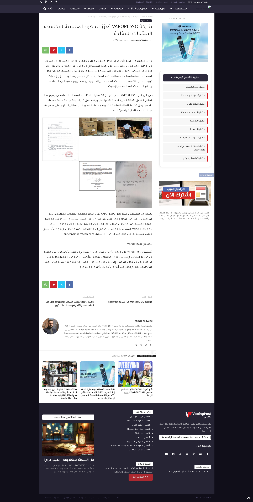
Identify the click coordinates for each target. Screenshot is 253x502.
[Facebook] (56, 2)
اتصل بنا (174, 2)
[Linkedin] (51, 2)
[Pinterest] (46, 2)
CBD (50, 9)
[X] (41, 2)
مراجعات (118, 9)
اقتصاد (102, 9)
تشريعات (75, 9)
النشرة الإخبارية (162, 2)
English (149, 2)
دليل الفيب (160, 9)
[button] (42, 9)
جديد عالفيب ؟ (180, 9)
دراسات (61, 9)
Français (140, 2)
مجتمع (90, 9)
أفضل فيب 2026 (139, 9)
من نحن (182, 2)
